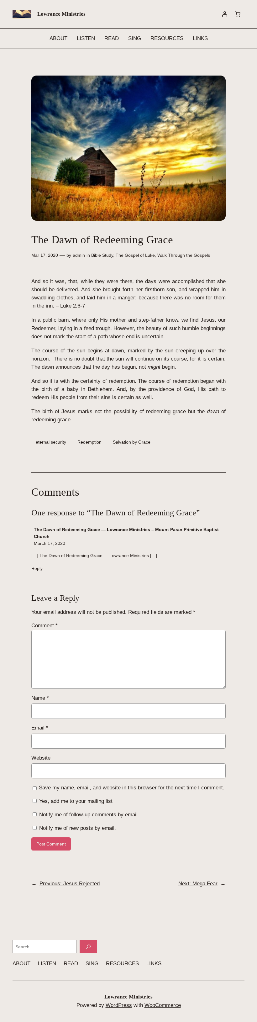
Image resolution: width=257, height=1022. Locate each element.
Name (40, 698)
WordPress (119, 1005)
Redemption (89, 442)
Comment (44, 626)
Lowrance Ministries (61, 14)
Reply (37, 568)
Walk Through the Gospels (183, 255)
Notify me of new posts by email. (77, 828)
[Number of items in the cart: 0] (237, 14)
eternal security (51, 442)
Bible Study (102, 255)
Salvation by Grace (131, 442)
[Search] (88, 946)
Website (40, 758)
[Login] (224, 14)
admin (79, 255)
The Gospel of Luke (135, 255)
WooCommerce (162, 1005)
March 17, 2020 (49, 543)
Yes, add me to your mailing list (75, 801)
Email (39, 728)
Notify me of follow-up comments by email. (89, 815)
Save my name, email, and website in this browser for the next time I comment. (131, 788)
